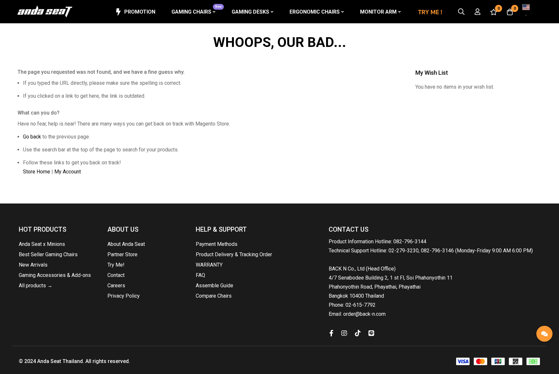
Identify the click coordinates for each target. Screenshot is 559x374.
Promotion (139, 12)
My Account (67, 172)
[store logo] (44, 11)
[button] (528, 12)
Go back (32, 137)
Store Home (36, 172)
